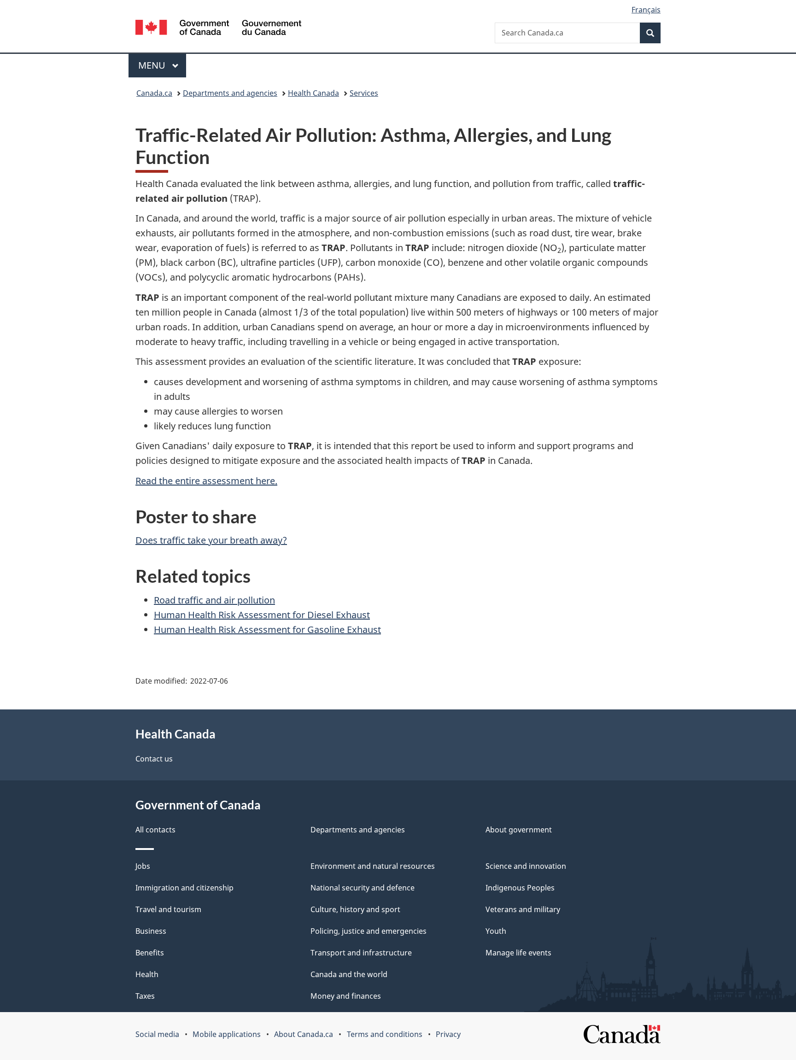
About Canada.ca (303, 1034)
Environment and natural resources (372, 866)
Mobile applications (227, 1034)
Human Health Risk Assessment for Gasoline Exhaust (267, 629)
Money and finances (345, 996)
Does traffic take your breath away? (211, 540)
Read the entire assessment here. (206, 480)
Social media (157, 1034)
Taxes (145, 996)
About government (519, 830)
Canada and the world (348, 974)
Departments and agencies (230, 93)
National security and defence (362, 888)
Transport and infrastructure (361, 953)
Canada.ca (154, 93)
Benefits (149, 953)
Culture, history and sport (355, 909)
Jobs (142, 866)
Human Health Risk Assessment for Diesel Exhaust (262, 615)
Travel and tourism (168, 909)
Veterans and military (523, 909)
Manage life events (518, 953)
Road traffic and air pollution (214, 600)
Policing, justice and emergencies (368, 931)
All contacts (155, 830)
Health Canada (313, 93)
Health (146, 974)
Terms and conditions (384, 1034)
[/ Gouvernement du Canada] (218, 29)
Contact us (154, 759)
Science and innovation (526, 866)
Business (150, 931)
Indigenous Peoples (520, 888)
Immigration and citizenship (184, 888)
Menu (153, 65)
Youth (496, 931)
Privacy (448, 1034)
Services (364, 93)
